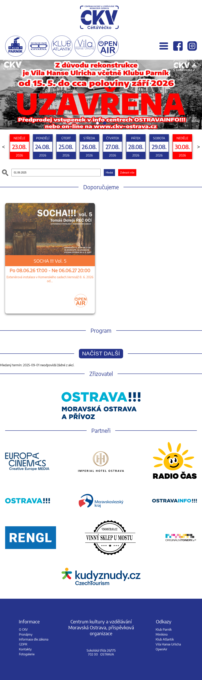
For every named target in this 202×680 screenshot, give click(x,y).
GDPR (23, 644)
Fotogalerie (27, 654)
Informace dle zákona (33, 639)
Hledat (109, 172)
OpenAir (161, 649)
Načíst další (101, 353)
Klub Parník (164, 629)
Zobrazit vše (127, 172)
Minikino (162, 634)
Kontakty (25, 649)
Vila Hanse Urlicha (168, 644)
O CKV (23, 629)
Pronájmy (25, 634)
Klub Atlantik (165, 639)
